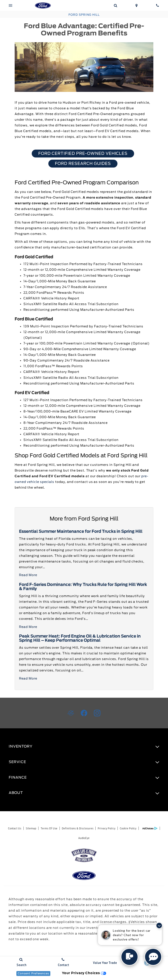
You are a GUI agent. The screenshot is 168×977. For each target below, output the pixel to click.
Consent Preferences (33, 973)
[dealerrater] (71, 713)
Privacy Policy (106, 828)
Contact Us (15, 828)
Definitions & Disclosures (77, 828)
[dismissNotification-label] (159, 925)
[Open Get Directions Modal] (136, 5)
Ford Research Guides (83, 163)
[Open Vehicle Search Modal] (115, 5)
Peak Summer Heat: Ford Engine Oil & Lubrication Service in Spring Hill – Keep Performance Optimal (80, 638)
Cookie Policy (128, 828)
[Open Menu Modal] (10, 5)
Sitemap (31, 828)
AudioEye (84, 838)
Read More (28, 575)
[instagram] (97, 713)
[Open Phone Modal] (157, 5)
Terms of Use (49, 828)
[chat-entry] (129, 957)
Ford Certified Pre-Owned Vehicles (83, 153)
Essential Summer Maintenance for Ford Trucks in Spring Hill (80, 531)
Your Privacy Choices (81, 973)
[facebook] (84, 713)
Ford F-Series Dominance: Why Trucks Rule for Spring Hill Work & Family (83, 586)
